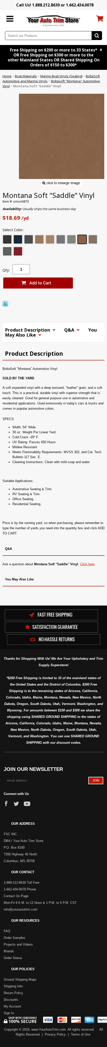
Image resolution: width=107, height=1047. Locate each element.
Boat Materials (26, 76)
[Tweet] (5, 305)
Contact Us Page (16, 896)
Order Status (13, 958)
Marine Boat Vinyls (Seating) (61, 76)
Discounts (11, 1000)
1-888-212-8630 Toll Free (21, 882)
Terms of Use (80, 1034)
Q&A (69, 330)
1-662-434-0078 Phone (20, 889)
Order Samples (14, 938)
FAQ (7, 931)
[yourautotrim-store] (54, 20)
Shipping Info (13, 986)
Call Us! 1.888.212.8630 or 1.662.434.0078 (55, 4)
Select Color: (13, 229)
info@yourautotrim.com (20, 909)
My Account (12, 1006)
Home (6, 76)
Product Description (28, 330)
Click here (87, 564)
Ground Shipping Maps (20, 979)
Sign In (9, 1013)
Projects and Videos (18, 944)
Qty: (6, 269)
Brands (9, 951)
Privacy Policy (55, 1034)
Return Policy (13, 993)
